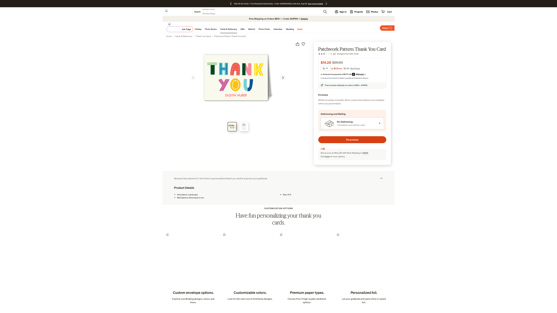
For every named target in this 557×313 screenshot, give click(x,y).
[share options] (297, 44)
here (327, 156)
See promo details (315, 3)
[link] (327, 53)
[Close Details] (381, 178)
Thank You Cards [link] (203, 36)
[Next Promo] (326, 3)
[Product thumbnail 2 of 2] (243, 126)
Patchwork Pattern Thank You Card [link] (230, 36)
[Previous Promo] (232, 3)
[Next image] (283, 78)
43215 (365, 152)
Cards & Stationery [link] (183, 36)
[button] (325, 11)
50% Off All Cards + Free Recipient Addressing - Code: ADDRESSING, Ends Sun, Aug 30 (270, 3)
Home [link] (169, 36)
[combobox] (257, 11)
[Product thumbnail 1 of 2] (232, 126)
